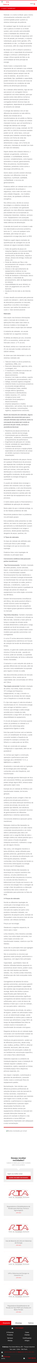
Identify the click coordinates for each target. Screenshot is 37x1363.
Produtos (10, 1335)
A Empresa (10, 1332)
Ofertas (10, 1340)
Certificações (27, 1338)
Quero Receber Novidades (18, 1177)
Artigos (27, 1340)
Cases (27, 1332)
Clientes (27, 1335)
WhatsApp (18, 1323)
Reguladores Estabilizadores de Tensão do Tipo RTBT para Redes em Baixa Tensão (18, 1308)
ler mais (18, 1212)
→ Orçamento (5, 1323)
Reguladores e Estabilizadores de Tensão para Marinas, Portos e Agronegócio (18, 1208)
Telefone (31, 1323)
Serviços (10, 1338)
